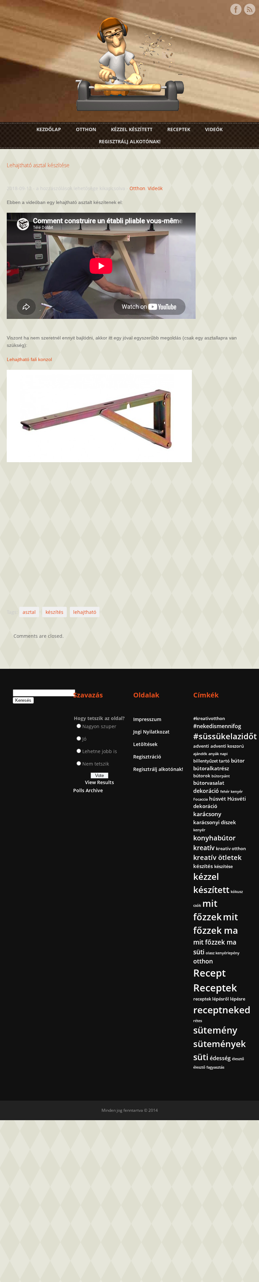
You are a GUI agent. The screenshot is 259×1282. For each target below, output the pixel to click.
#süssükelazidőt (225, 736)
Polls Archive (88, 790)
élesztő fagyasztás (208, 1067)
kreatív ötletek (217, 857)
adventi (201, 746)
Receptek (178, 129)
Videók (214, 129)
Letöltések (145, 744)
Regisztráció (147, 756)
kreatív (203, 847)
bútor (237, 760)
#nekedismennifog (217, 726)
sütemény (215, 1030)
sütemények (219, 1044)
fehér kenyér (231, 791)
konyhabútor (214, 837)
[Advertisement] (129, 532)
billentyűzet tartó (211, 761)
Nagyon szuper (99, 726)
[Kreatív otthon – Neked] (129, 107)
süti (200, 1057)
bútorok (201, 776)
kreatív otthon (231, 848)
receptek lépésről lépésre (219, 999)
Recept (209, 973)
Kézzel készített (131, 129)
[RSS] (249, 9)
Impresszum (147, 719)
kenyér (199, 830)
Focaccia (200, 799)
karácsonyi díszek (214, 822)
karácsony (207, 814)
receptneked (221, 1009)
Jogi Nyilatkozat (151, 731)
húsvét (217, 798)
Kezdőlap (48, 129)
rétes (197, 1020)
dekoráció (206, 791)
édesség (220, 1058)
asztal (29, 612)
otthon (203, 961)
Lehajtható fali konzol (29, 359)
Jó (84, 739)
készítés (54, 612)
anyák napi (218, 753)
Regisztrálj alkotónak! (130, 141)
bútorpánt (220, 776)
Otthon (86, 129)
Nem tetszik (95, 764)
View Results (99, 782)
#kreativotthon (209, 718)
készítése (223, 866)
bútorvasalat (208, 782)
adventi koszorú (227, 746)
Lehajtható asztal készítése (38, 165)
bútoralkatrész (211, 768)
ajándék (200, 753)
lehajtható (84, 612)
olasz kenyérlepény (222, 953)
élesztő (238, 1058)
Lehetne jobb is (99, 751)
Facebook (236, 9)
